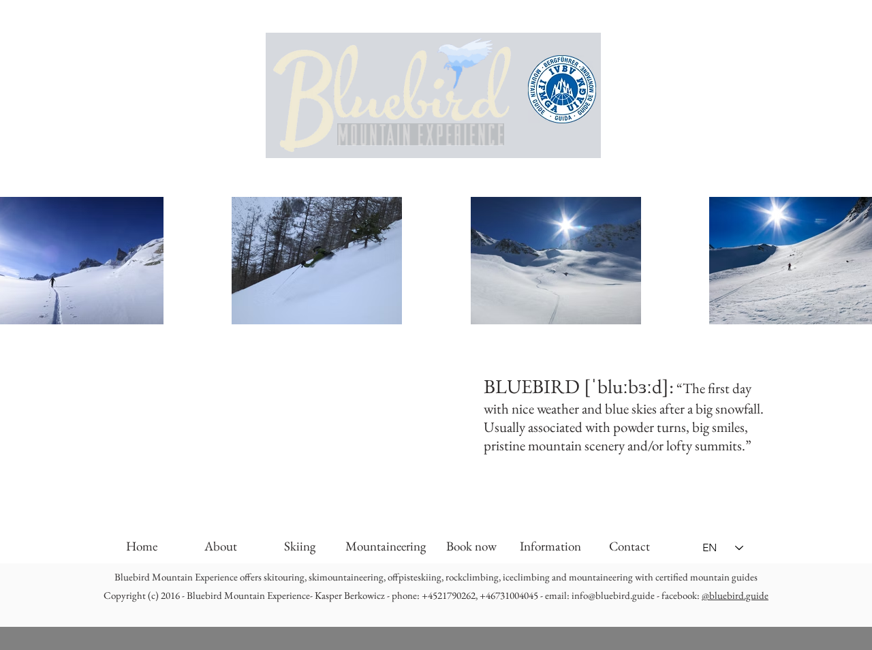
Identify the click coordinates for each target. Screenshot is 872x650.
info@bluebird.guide (613, 595)
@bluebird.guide (735, 595)
